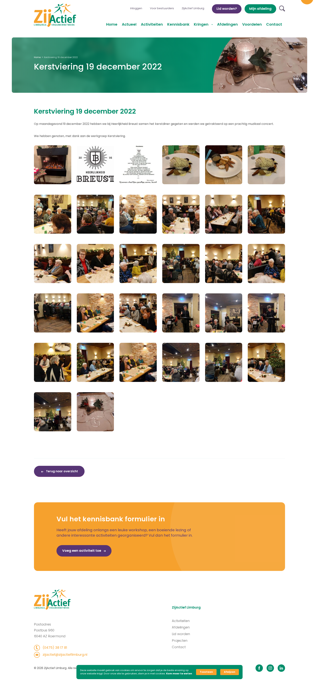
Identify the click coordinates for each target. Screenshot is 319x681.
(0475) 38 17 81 (54, 647)
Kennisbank (178, 24)
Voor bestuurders (162, 8)
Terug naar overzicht (61, 471)
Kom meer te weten (179, 673)
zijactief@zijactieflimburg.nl (64, 654)
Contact (274, 24)
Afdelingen (227, 24)
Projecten (179, 640)
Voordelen (252, 24)
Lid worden (181, 634)
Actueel (129, 24)
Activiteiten (152, 24)
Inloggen (136, 8)
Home (111, 24)
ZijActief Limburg (193, 8)
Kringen (201, 24)
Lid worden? (227, 8)
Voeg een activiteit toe (82, 550)
